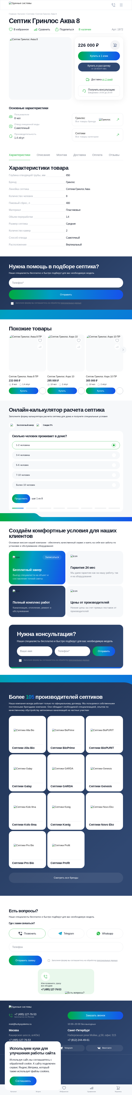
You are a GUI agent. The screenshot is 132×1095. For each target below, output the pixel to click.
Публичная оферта (17, 1069)
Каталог (21, 14)
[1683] (115, 45)
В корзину (42, 390)
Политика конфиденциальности (23, 1066)
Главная (12, 14)
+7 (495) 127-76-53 (51, 989)
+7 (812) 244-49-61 (79, 1040)
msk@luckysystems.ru (20, 1024)
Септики (30, 14)
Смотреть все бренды (66, 877)
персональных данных (71, 303)
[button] (123, 350)
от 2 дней (107, 79)
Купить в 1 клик (23, 391)
